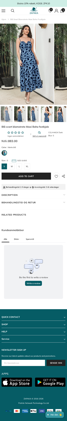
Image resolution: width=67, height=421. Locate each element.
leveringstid (40, 187)
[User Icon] (56, 11)
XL (27, 166)
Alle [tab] (5, 239)
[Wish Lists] (56, 176)
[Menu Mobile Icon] (3, 11)
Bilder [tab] (16, 239)
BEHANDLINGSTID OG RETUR (19, 202)
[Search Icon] (15, 11)
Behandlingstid (12, 187)
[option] (27, 64)
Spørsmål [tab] (30, 239)
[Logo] (34, 10)
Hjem (4, 19)
